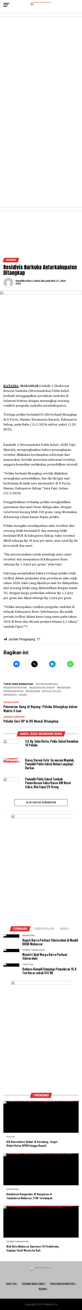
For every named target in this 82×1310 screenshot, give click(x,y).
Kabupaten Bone (16, 688)
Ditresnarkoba (47, 684)
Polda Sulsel (53, 691)
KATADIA (11, 386)
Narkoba (65, 688)
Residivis (11, 695)
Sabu (23, 695)
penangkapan (14, 691)
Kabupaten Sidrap (43, 688)
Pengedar (33, 691)
